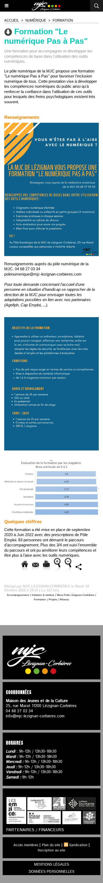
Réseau (64, 599)
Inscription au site (51, 850)
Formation (63, 20)
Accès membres (25, 845)
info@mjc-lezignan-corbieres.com (35, 716)
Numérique (35, 20)
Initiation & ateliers (43, 594)
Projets (53, 599)
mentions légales (51, 864)
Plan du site (51, 845)
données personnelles (51, 872)
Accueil (11, 20)
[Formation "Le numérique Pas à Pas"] (51, 125)
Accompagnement (18, 594)
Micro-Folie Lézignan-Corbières (75, 594)
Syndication (78, 845)
